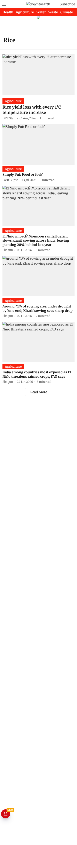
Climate (66, 12)
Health (7, 12)
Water (41, 12)
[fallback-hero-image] (38, 74)
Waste (53, 12)
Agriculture (25, 12)
